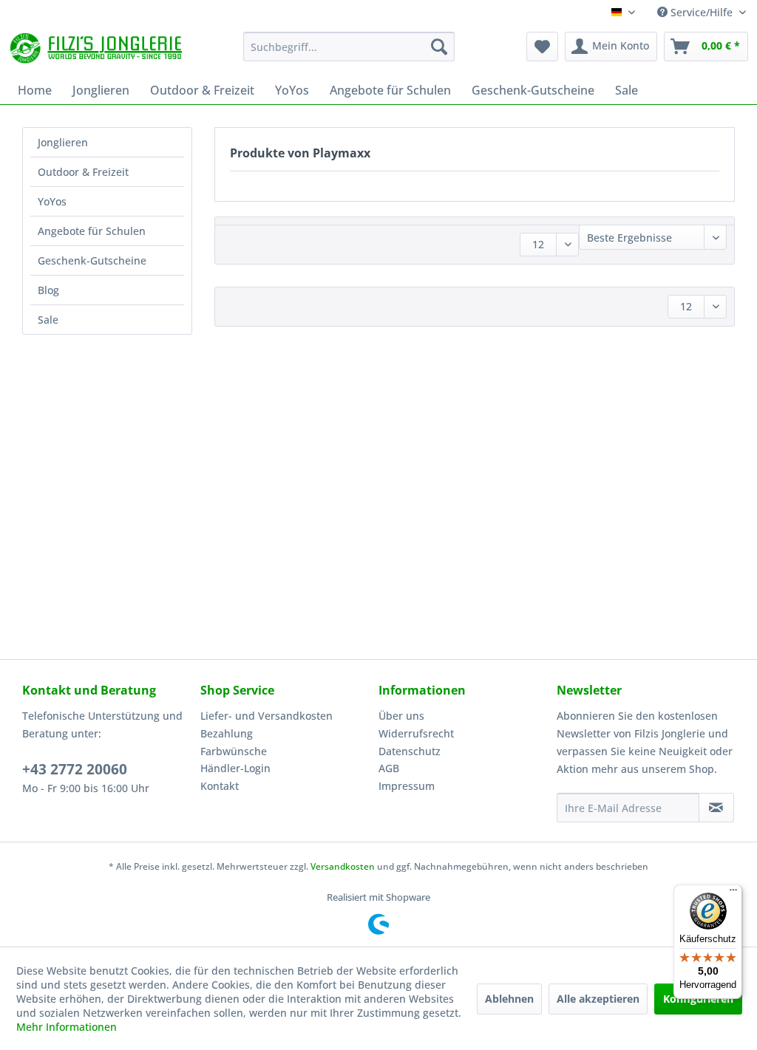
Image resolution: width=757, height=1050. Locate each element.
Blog (48, 290)
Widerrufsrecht (416, 733)
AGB (388, 768)
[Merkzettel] (542, 46)
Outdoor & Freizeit (83, 172)
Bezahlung (226, 733)
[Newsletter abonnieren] (716, 807)
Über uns (401, 716)
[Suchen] (439, 46)
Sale (48, 320)
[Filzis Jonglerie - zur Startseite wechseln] (97, 50)
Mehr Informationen (66, 1027)
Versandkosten (342, 866)
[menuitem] (349, 46)
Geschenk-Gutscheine (92, 260)
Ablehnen (509, 999)
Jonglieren (63, 142)
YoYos (52, 201)
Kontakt (219, 786)
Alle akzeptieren (598, 999)
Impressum (406, 786)
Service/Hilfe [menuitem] (702, 12)
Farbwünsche (233, 751)
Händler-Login (235, 768)
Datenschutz (409, 751)
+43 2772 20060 (74, 769)
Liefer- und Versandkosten (266, 716)
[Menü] (733, 893)
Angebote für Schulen (92, 231)
